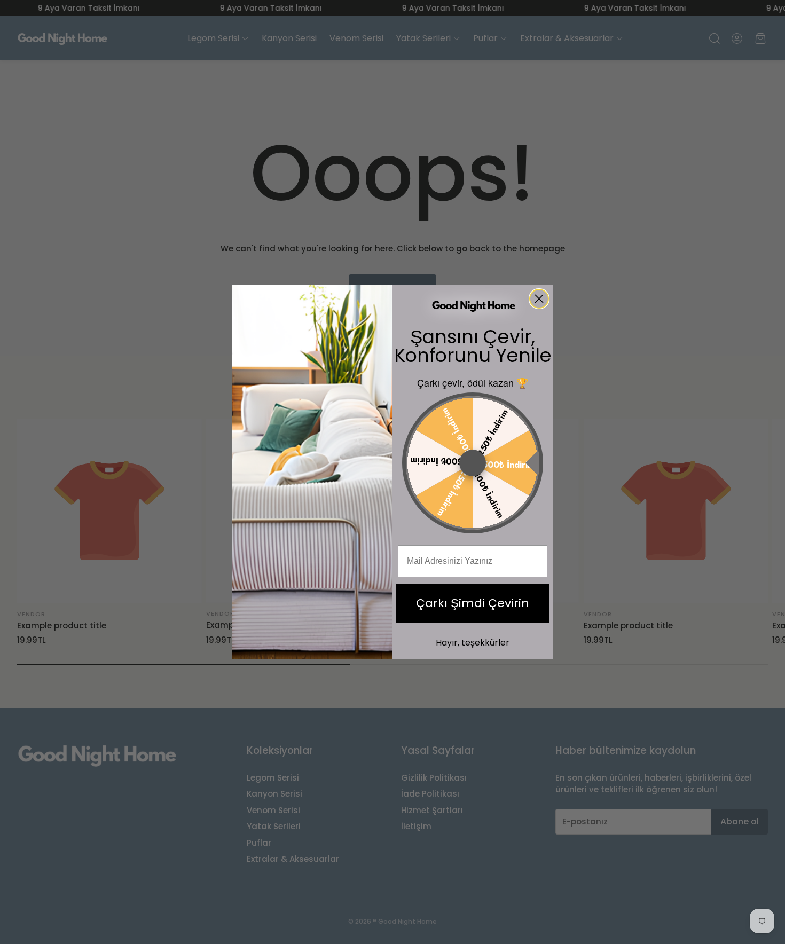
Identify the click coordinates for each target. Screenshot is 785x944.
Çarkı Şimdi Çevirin (472, 603)
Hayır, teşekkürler (472, 642)
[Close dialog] (539, 298)
